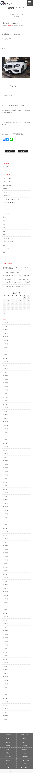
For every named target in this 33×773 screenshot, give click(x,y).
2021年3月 (5, 553)
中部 (4, 227)
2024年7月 (5, 411)
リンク (24, 753)
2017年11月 (6, 694)
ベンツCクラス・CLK (8, 192)
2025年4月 (5, 379)
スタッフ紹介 (8, 756)
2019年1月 (5, 645)
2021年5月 (5, 546)
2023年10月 (6, 443)
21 (20, 306)
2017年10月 (6, 698)
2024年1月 (5, 432)
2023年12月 (6, 436)
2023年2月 (5, 471)
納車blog (25, 764)
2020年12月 (6, 563)
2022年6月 (5, 499)
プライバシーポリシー (24, 760)
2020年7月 (5, 581)
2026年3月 (5, 340)
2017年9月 (5, 701)
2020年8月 (5, 577)
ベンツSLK (6, 210)
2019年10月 (6, 613)
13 (16, 303)
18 (8, 306)
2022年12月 (6, 478)
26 (12, 308)
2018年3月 (5, 680)
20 (16, 306)
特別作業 (25, 745)
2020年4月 (5, 592)
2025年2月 (5, 386)
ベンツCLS (6, 249)
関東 (4, 224)
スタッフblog (8, 764)
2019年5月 (5, 631)
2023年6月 (5, 457)
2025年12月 (6, 351)
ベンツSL (5, 206)
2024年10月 (6, 400)
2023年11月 (6, 439)
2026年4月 (5, 337)
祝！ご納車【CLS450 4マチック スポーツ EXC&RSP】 (16, 276)
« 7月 (3, 313)
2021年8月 (5, 535)
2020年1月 (5, 602)
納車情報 (5, 188)
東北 (4, 220)
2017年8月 (5, 705)
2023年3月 (5, 468)
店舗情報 (8, 742)
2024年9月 (5, 404)
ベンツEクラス (21, 25)
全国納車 (8, 745)
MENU (30, 3)
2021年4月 (5, 549)
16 (28, 303)
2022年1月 (5, 517)
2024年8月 (5, 407)
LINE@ (9, 7)
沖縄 (4, 252)
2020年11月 (6, 567)
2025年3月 (5, 383)
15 (24, 303)
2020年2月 (5, 599)
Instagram (11, 7)
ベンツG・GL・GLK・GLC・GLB (11, 199)
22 (24, 306)
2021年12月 (6, 521)
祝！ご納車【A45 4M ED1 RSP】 (11, 272)
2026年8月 (5, 322)
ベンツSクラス (6, 213)
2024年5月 (5, 418)
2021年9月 (5, 531)
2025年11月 (6, 354)
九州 (4, 245)
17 (4, 306)
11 (8, 303)
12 (12, 303)
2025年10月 (6, 358)
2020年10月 (6, 570)
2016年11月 (6, 719)
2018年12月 (6, 648)
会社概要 (8, 760)
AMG (4, 234)
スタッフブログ (6, 181)
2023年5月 (5, 461)
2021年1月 (5, 560)
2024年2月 (5, 429)
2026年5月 (5, 333)
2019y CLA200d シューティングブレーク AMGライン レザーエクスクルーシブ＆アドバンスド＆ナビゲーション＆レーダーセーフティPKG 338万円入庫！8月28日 (16, 281)
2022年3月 (5, 510)
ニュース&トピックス (8, 178)
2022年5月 (5, 503)
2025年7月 (5, 368)
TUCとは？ (24, 738)
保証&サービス (24, 734)
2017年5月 (5, 716)
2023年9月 (5, 446)
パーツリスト (8, 738)
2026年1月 (5, 347)
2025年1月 (5, 390)
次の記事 (23, 151)
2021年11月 (6, 524)
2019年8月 (5, 620)
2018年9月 (5, 659)
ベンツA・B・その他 (8, 241)
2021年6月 (5, 542)
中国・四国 (6, 238)
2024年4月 (5, 422)
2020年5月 (5, 588)
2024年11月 (6, 397)
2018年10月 (6, 655)
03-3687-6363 (19, 8)
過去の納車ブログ (7, 167)
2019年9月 (5, 616)
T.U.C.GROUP (24, 767)
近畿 (4, 231)
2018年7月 (5, 666)
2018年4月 (5, 677)
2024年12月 (6, 393)
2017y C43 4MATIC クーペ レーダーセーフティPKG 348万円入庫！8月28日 (15, 268)
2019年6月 (5, 627)
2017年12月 (6, 691)
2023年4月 (5, 464)
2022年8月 (5, 492)
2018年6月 (5, 669)
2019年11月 (6, 609)
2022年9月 (5, 489)
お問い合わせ (24, 756)
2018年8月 (5, 662)
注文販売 (8, 749)
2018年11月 (6, 652)
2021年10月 (6, 528)
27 (16, 308)
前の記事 (9, 151)
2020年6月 (5, 584)
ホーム (8, 767)
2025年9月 (5, 361)
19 (12, 306)
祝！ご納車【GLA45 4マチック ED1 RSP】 (13, 286)
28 (20, 308)
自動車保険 (24, 749)
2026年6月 (5, 329)
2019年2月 (5, 641)
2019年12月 (6, 606)
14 (20, 303)
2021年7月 (5, 538)
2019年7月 (5, 623)
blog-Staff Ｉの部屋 (8, 185)
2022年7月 (5, 496)
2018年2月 (5, 684)
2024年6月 (5, 414)
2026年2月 (5, 344)
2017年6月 (5, 712)
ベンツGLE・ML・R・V (9, 203)
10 (4, 303)
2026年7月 (5, 326)
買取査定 (8, 753)
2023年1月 (5, 475)
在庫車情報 (8, 734)
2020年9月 (5, 574)
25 (8, 308)
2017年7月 (5, 708)
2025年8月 (5, 365)
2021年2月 (5, 556)
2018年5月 (5, 673)
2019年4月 (5, 634)
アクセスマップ (25, 742)
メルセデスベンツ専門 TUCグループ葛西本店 (12, 3)
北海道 (4, 217)
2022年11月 (6, 482)
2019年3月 (5, 638)
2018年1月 (5, 687)
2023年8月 (5, 450)
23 (28, 306)
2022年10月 (6, 485)
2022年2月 (5, 514)
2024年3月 (5, 425)
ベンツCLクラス (7, 256)
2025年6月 (5, 372)
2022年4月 (5, 507)
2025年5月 (5, 376)
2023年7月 (5, 453)
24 (4, 308)
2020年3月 (5, 595)
